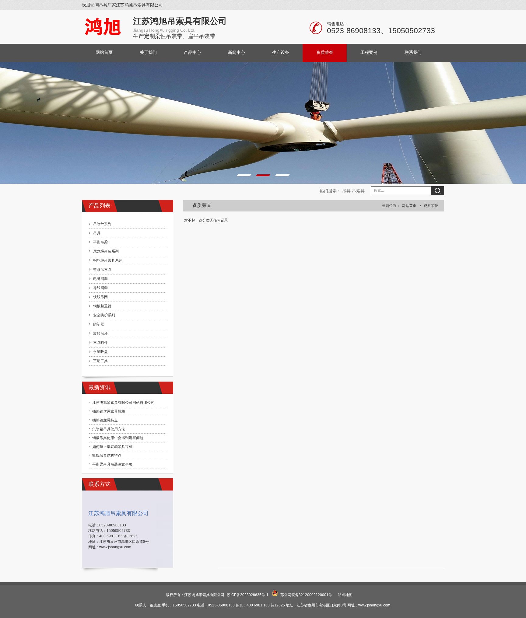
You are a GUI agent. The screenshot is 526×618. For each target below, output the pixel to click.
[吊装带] (263, 135)
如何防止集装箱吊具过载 (112, 447)
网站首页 (104, 52)
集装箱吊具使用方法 (108, 429)
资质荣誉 (324, 52)
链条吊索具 (102, 269)
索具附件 (100, 342)
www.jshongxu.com (115, 547)
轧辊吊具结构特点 (106, 455)
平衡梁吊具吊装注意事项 (112, 464)
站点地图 (345, 595)
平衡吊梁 (100, 242)
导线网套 (100, 288)
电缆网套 (100, 279)
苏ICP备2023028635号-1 (247, 595)
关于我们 (148, 52)
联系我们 (413, 52)
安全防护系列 (104, 315)
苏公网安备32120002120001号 (306, 595)
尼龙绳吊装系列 (106, 251)
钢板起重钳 (102, 306)
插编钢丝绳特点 (105, 420)
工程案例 (368, 52)
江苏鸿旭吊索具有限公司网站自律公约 (123, 402)
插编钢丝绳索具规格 (108, 411)
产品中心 (192, 52)
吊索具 (358, 190)
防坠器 (98, 324)
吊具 (346, 190)
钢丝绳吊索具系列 (107, 260)
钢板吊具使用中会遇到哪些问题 (117, 438)
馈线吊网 (100, 297)
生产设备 (280, 52)
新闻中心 (236, 52)
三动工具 (100, 361)
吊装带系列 (102, 224)
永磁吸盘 (100, 352)
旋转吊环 (100, 333)
